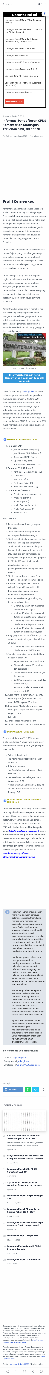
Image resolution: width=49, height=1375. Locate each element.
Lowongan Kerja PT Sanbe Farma (24, 1259)
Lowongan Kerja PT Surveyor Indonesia (23, 62)
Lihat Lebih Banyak (14, 101)
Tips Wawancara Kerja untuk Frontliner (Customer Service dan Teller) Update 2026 (24, 1184)
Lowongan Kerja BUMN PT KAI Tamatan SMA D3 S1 (23, 21)
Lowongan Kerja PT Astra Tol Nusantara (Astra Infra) (23, 84)
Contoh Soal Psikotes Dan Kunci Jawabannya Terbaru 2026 (23, 1137)
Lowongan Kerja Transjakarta (18, 92)
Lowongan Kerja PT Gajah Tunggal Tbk (25, 1197)
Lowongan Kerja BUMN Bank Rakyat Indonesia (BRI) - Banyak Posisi (21, 40)
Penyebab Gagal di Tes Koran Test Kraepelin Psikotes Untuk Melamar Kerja (25, 1157)
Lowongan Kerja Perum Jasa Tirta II (21, 69)
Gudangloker (28, 391)
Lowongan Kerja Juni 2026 (19, 1364)
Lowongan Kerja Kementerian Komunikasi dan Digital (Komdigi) (24, 30)
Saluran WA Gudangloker (28, 1064)
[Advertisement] (24, 167)
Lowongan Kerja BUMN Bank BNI (20, 48)
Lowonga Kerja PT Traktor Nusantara (21, 76)
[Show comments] (41, 1371)
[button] (7, 4)
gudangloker (20, 1057)
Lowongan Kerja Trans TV (16, 55)
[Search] (45, 4)
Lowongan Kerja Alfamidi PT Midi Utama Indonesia (24, 1247)
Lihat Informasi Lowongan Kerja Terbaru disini (23, 1341)
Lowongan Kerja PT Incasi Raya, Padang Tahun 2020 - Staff (23, 1210)
